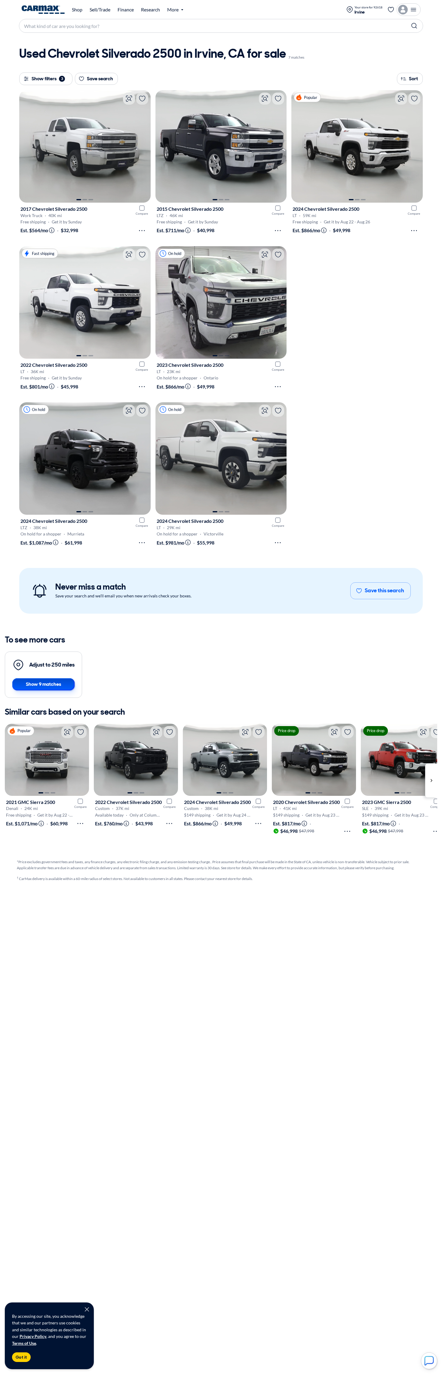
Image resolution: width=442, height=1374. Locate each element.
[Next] (143, 146)
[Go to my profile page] (408, 10)
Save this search (384, 590)
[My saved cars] (391, 10)
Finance (126, 9)
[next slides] (431, 780)
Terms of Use (24, 1343)
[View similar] (129, 99)
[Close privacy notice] (86, 1309)
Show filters (47, 78)
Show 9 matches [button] (43, 684)
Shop (77, 9)
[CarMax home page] (43, 9)
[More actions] (141, 230)
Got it (21, 1357)
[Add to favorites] (142, 99)
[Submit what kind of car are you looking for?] (414, 25)
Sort (413, 78)
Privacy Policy (33, 1336)
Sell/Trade (100, 9)
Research (150, 9)
